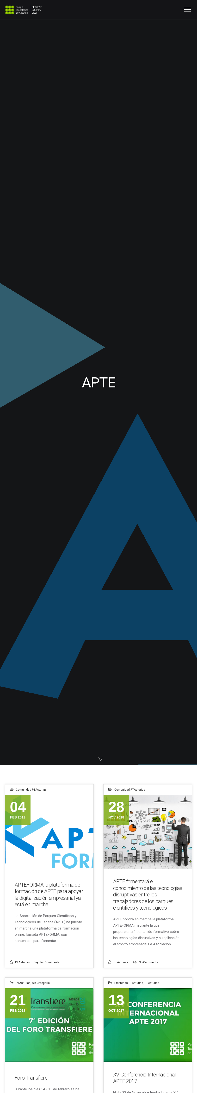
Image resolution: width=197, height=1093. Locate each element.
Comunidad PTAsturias (31, 789)
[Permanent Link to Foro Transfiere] (49, 1025)
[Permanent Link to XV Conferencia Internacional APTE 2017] (148, 1025)
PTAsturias (22, 962)
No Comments (50, 962)
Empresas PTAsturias (128, 983)
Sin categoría (41, 983)
